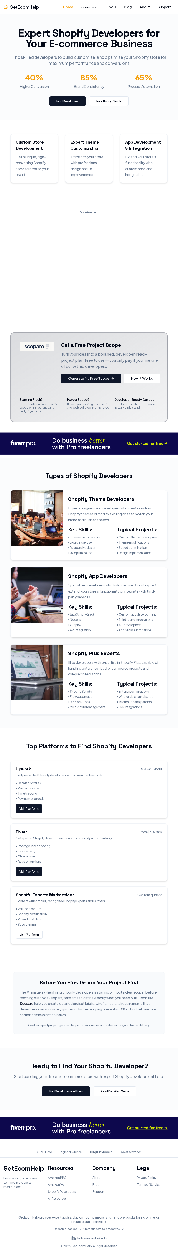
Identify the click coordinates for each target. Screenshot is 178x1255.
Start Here (44, 1152)
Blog (95, 1184)
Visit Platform (29, 808)
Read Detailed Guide (115, 1091)
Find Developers (67, 101)
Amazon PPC (57, 1177)
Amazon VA (56, 1184)
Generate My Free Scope (88, 378)
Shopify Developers (62, 1191)
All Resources (57, 1198)
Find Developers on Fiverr (66, 1091)
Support (98, 1191)
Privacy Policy (147, 1177)
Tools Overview (130, 1152)
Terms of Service (148, 1184)
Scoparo (26, 1003)
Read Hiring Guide (108, 101)
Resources (88, 7)
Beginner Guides (70, 1152)
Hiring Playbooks (100, 1152)
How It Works (142, 378)
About (97, 1177)
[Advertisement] (89, 264)
